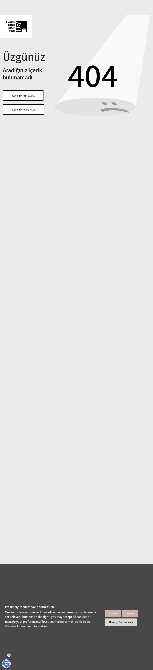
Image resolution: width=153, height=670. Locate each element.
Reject (130, 613)
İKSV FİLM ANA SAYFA (23, 96)
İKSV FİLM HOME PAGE (24, 110)
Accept (113, 613)
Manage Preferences (121, 622)
